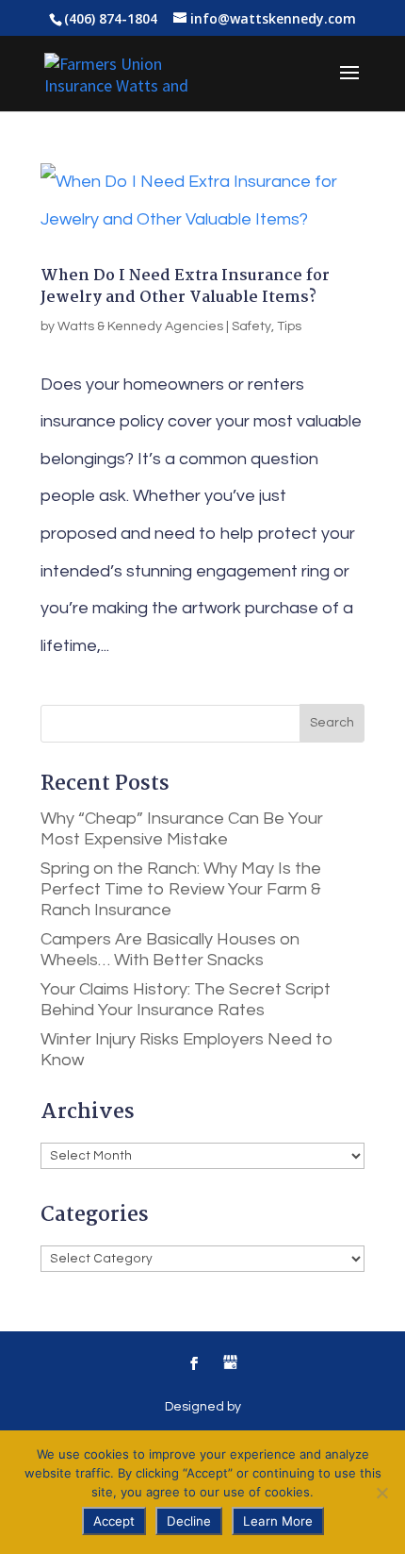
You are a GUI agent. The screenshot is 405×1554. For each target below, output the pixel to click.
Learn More (278, 1521)
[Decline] (381, 1492)
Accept (114, 1521)
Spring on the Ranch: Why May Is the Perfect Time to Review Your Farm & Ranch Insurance (180, 889)
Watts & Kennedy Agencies (140, 326)
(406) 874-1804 (110, 18)
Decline (189, 1521)
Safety (251, 326)
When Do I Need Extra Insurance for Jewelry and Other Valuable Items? (185, 286)
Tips (289, 326)
